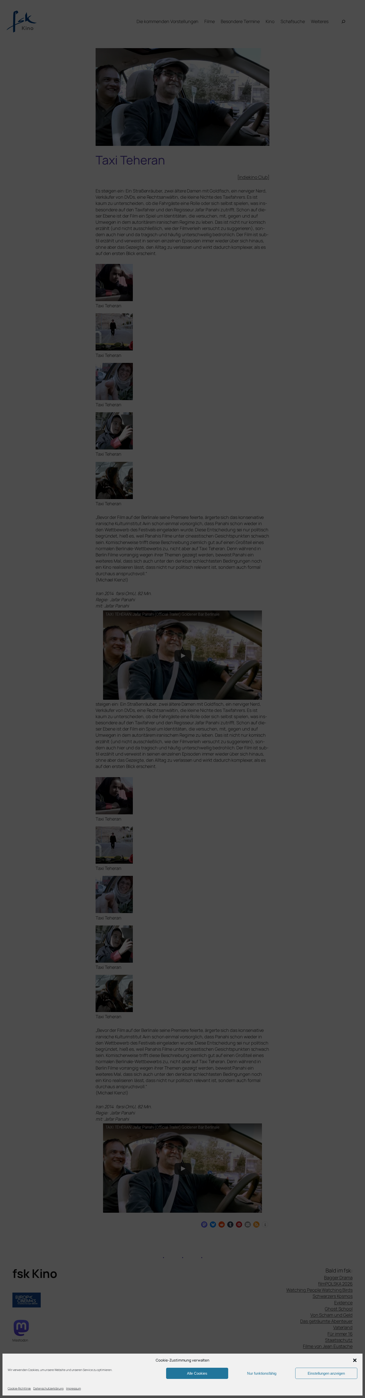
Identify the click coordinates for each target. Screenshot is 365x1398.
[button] (354, 1360)
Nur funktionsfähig (261, 1373)
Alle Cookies (197, 1373)
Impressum (73, 1388)
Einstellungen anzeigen (326, 1373)
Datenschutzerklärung (48, 1388)
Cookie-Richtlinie (19, 1388)
